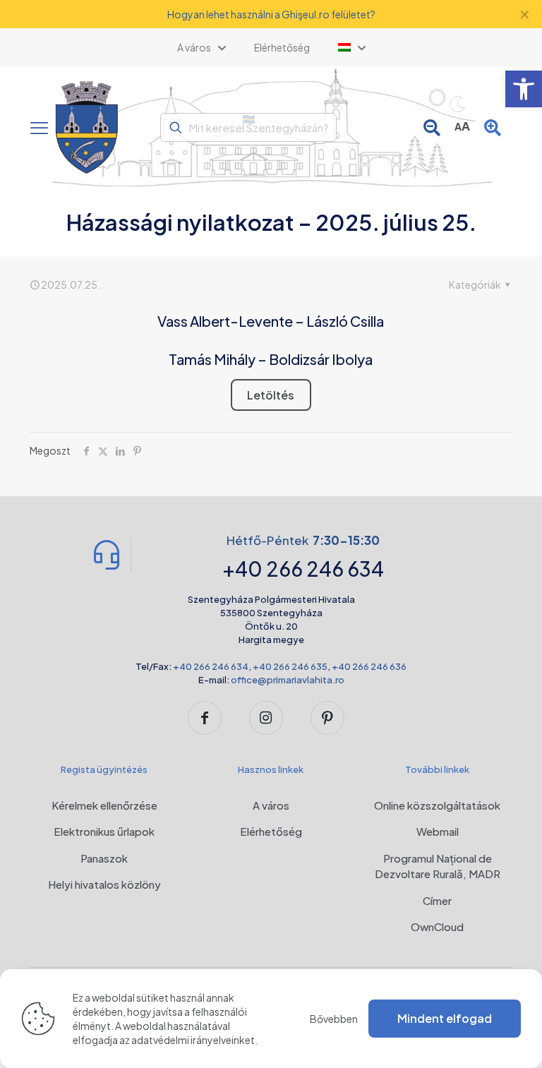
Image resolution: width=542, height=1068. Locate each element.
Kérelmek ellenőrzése (104, 805)
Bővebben (334, 1018)
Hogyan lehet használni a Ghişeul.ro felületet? (271, 14)
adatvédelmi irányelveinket (193, 1039)
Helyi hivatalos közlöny (104, 884)
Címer (437, 900)
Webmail (437, 831)
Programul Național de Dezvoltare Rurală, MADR (437, 866)
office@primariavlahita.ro (287, 679)
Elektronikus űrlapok (104, 831)
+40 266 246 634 (210, 666)
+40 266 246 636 (369, 666)
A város (271, 805)
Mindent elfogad (444, 1018)
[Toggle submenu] (352, 47)
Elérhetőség (271, 831)
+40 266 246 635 (290, 666)
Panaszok (104, 858)
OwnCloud (437, 926)
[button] (523, 89)
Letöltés (270, 395)
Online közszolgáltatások (437, 805)
